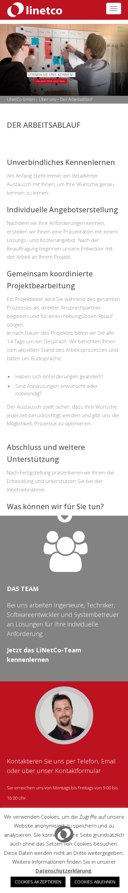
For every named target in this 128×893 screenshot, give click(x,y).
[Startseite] (32, 9)
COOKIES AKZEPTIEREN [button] (38, 882)
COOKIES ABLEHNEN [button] (94, 882)
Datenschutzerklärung (63, 870)
